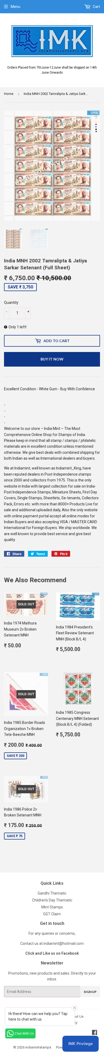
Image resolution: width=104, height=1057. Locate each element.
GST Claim (52, 914)
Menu (15, 7)
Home (8, 94)
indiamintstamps (38, 1047)
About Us (76, 1016)
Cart (96, 7)
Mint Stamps (52, 907)
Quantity (11, 302)
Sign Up (90, 992)
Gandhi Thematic (52, 893)
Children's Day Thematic (52, 900)
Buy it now (52, 359)
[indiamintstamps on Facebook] (94, 1033)
